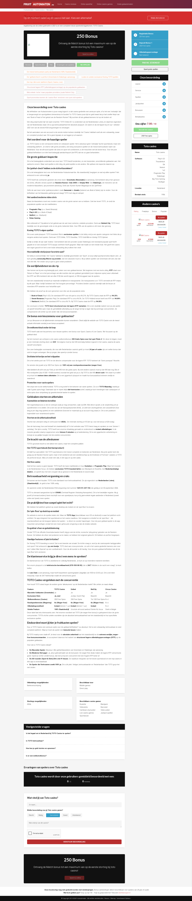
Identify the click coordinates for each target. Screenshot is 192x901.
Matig (41, 815)
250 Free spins (146, 136)
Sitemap (113, 898)
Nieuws (106, 898)
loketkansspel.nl (124, 893)
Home (59, 4)
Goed (65, 815)
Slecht (31, 815)
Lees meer (162, 227)
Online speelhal (87, 4)
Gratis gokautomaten (125, 4)
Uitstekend (76, 815)
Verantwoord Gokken (123, 898)
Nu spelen (161, 217)
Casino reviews (71, 4)
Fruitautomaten (28, 10)
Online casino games (105, 4)
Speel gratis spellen (150, 69)
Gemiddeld (54, 815)
